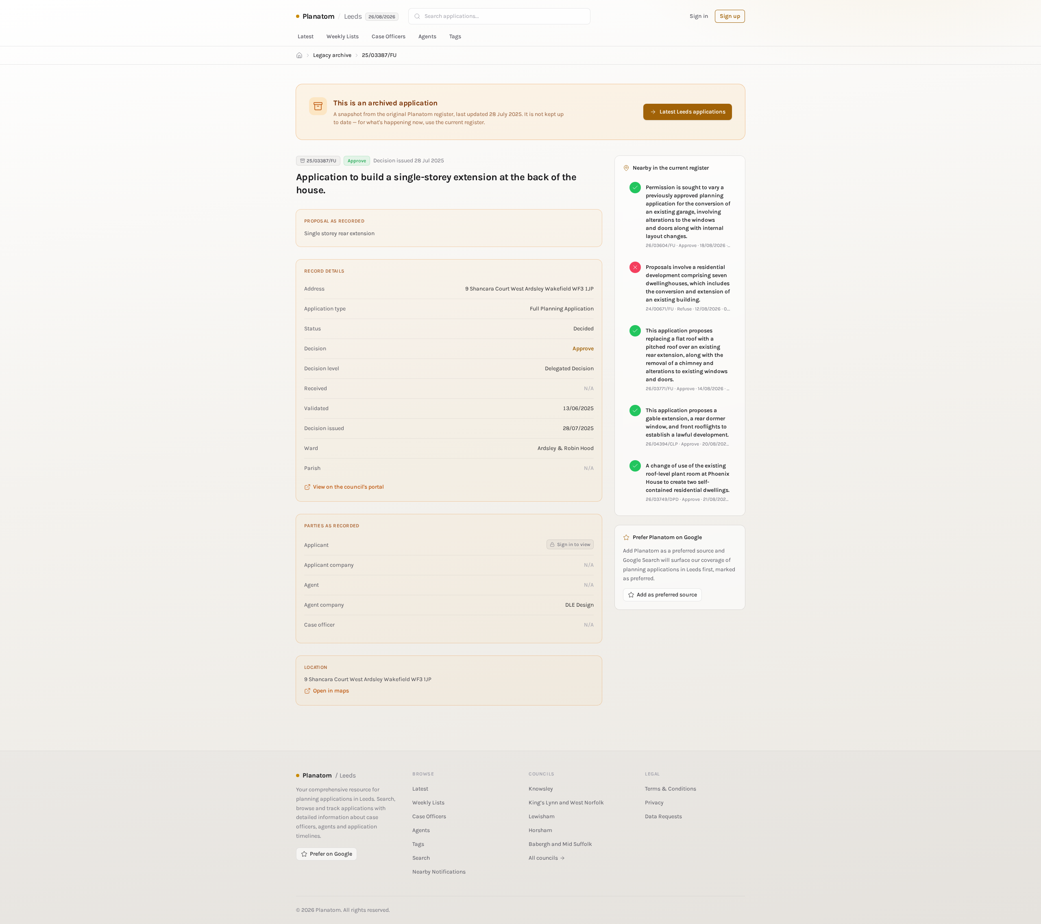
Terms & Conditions (670, 788)
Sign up (730, 16)
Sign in (699, 16)
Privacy (654, 802)
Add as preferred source (667, 594)
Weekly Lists (343, 36)
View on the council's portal (348, 486)
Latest (306, 36)
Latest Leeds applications (692, 111)
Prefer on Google (331, 853)
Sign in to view (573, 544)
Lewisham (542, 816)
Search (421, 857)
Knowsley (541, 788)
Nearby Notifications (439, 871)
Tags (455, 36)
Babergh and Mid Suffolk (560, 844)
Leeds (353, 16)
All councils (543, 857)
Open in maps (331, 690)
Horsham (540, 830)
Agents (427, 36)
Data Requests (663, 816)
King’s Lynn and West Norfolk (566, 802)
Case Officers (388, 36)
